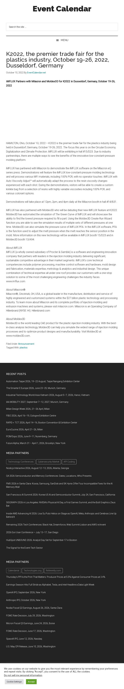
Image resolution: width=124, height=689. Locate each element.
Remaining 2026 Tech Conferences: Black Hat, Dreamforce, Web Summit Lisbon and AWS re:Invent (56, 524)
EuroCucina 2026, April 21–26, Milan (24, 429)
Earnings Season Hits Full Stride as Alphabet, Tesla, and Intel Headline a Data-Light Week (50, 584)
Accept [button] (31, 681)
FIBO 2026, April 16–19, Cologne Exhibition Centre (31, 415)
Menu (64, 40)
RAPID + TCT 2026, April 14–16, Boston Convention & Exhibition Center (41, 422)
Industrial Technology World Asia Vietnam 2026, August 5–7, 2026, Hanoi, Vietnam (48, 395)
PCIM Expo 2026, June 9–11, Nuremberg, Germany (31, 436)
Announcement (26, 344)
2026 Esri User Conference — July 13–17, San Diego (32, 532)
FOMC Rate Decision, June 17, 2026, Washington (30, 631)
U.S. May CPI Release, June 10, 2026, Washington (31, 646)
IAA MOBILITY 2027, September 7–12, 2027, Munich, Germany (37, 402)
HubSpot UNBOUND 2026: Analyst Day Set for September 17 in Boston (41, 540)
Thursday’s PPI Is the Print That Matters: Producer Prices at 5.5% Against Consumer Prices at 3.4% (55, 577)
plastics (23, 347)
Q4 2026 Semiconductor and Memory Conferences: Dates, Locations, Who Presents (49, 476)
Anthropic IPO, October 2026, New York (26, 600)
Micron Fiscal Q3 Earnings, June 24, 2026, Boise (30, 623)
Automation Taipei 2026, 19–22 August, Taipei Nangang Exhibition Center (43, 381)
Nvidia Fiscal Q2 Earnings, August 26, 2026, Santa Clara (34, 608)
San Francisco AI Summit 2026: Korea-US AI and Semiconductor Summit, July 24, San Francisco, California (60, 494)
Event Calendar (62, 8)
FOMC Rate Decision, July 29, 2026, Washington (30, 615)
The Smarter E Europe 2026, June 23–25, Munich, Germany (36, 388)
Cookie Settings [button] (14, 681)
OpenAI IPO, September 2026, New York (26, 592)
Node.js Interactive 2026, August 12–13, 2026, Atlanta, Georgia (37, 468)
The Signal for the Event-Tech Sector (24, 548)
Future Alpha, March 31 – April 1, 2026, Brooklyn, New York (35, 443)
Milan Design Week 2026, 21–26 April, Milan (28, 409)
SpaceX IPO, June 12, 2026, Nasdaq (24, 638)
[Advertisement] (62, 114)
